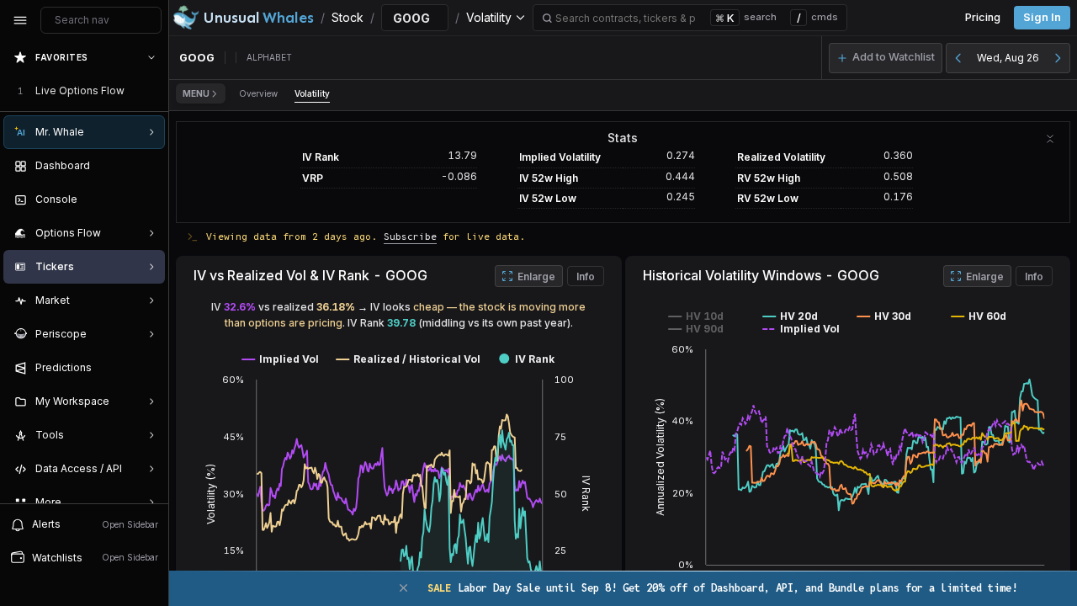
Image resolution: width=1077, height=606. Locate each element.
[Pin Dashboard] (148, 166)
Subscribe (410, 236)
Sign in (1042, 17)
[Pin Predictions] (148, 368)
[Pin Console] (148, 199)
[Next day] (1057, 58)
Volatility (312, 93)
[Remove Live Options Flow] (153, 91)
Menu (196, 93)
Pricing (982, 17)
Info (585, 276)
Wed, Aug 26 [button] (1008, 57)
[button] (885, 58)
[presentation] (84, 271)
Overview (258, 93)
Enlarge (536, 276)
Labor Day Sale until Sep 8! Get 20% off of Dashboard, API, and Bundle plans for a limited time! (722, 588)
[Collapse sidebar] (20, 20)
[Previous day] (958, 58)
